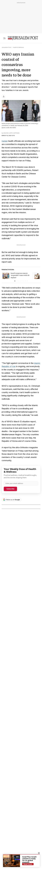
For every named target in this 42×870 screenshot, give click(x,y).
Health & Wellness (18, 47)
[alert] (21, 860)
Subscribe (10, 489)
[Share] (4, 96)
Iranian (5, 141)
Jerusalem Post (6, 47)
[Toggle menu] (4, 38)
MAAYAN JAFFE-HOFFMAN (11, 133)
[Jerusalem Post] (23, 38)
